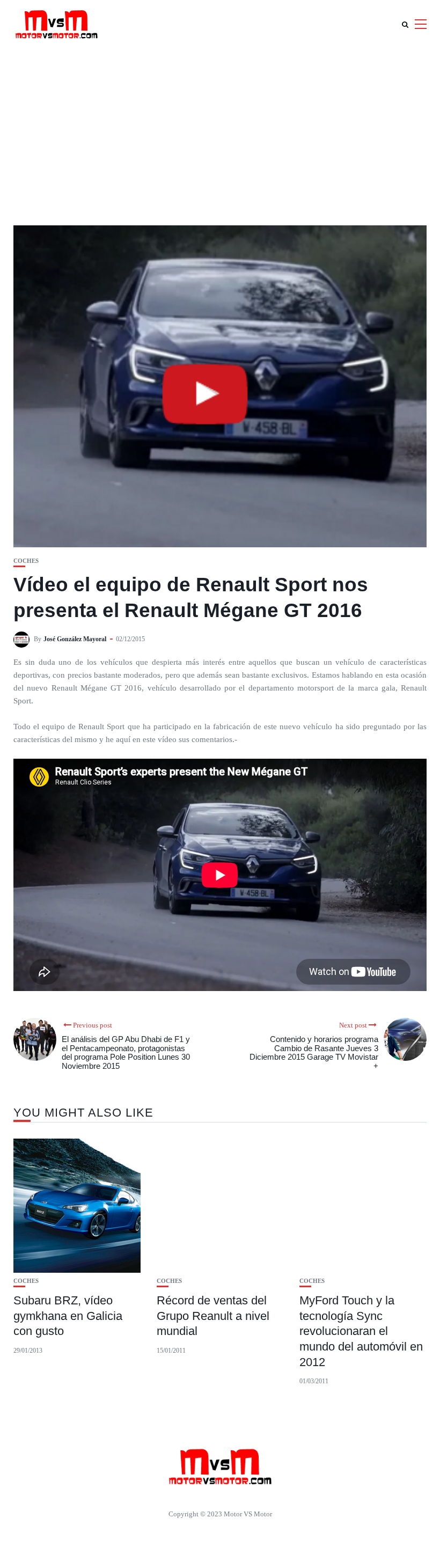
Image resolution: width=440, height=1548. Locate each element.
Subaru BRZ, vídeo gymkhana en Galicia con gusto (67, 1316)
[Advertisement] (220, 129)
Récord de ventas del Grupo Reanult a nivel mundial (213, 1316)
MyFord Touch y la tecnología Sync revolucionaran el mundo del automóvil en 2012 (361, 1331)
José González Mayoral (74, 639)
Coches (26, 561)
